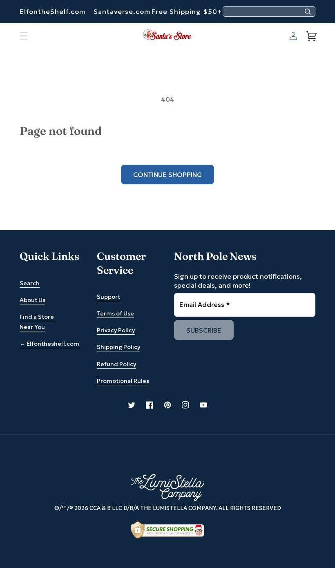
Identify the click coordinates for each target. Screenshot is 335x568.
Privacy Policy (116, 330)
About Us (32, 300)
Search (30, 283)
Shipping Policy (118, 347)
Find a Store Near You (37, 322)
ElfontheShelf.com (52, 11)
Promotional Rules (123, 381)
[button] (24, 36)
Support (108, 296)
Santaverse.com (122, 11)
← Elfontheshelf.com (49, 343)
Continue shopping (167, 174)
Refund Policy (116, 364)
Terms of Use (115, 313)
